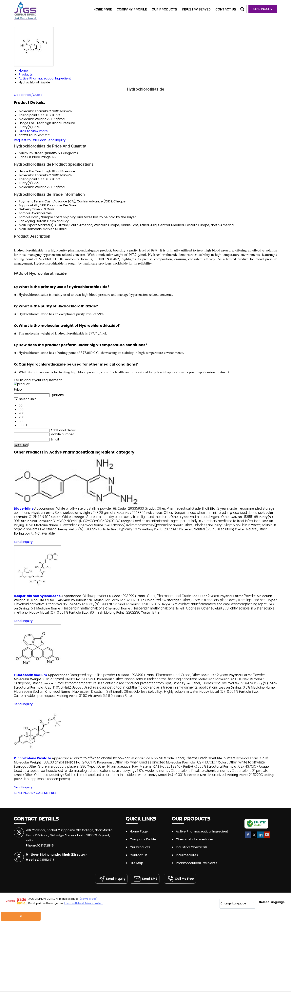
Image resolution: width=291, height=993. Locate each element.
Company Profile (132, 9)
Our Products (164, 9)
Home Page (102, 9)
